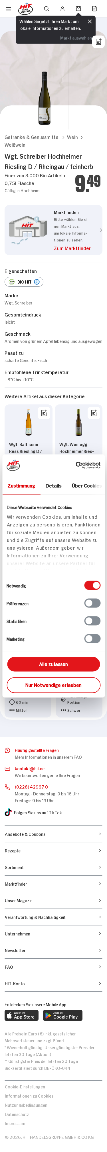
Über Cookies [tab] (87, 485)
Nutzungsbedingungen (26, 1104)
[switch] (92, 603)
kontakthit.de (30, 768)
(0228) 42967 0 (31, 786)
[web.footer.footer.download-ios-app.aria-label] (22, 1015)
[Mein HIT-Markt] (78, 8)
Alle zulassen (53, 663)
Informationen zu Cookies (29, 1095)
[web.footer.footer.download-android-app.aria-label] (62, 1015)
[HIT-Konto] (62, 8)
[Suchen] (46, 8)
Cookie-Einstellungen (25, 1086)
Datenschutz (17, 1113)
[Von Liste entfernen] (44, 413)
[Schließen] (90, 21)
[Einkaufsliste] (94, 8)
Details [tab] (53, 485)
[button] (32, 137)
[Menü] (9, 9)
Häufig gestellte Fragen (37, 749)
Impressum (15, 1123)
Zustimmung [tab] (21, 485)
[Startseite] (25, 9)
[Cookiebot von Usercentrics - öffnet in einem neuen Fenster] (76, 465)
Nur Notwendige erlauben (53, 684)
